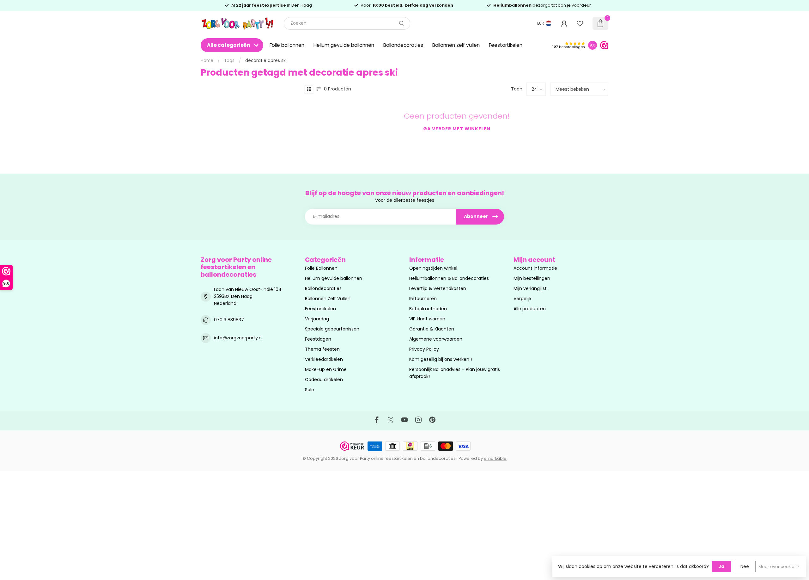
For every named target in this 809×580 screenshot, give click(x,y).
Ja (721, 566)
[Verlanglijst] (580, 23)
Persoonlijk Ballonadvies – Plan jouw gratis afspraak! (454, 372)
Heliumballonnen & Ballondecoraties (449, 278)
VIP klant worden (427, 319)
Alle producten (530, 308)
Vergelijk (523, 298)
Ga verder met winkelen (456, 129)
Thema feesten (322, 349)
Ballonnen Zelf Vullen (327, 298)
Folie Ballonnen (321, 268)
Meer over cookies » (779, 566)
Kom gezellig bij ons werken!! (440, 359)
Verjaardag (317, 319)
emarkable (495, 458)
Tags (229, 61)
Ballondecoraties (403, 45)
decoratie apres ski (266, 61)
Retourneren (423, 298)
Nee (744, 566)
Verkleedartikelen (324, 359)
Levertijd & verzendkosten (437, 288)
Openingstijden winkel (433, 268)
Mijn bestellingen (532, 278)
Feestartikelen (505, 45)
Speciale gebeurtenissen (332, 329)
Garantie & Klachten (431, 329)
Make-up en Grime (326, 369)
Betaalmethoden (428, 308)
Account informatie (535, 268)
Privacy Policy (424, 349)
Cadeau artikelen (324, 379)
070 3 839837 (229, 320)
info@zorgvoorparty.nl (238, 338)
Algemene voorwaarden (435, 339)
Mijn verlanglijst (530, 288)
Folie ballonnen (287, 45)
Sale (309, 389)
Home (207, 61)
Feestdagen (318, 339)
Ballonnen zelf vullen (456, 45)
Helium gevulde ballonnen (343, 45)
